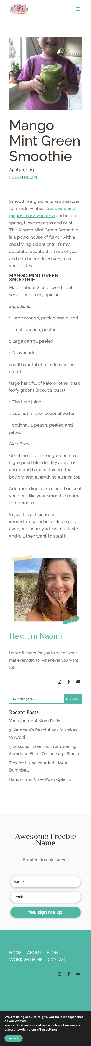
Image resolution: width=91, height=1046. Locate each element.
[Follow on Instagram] (59, 681)
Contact (57, 960)
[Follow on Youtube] (78, 681)
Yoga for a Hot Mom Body (34, 720)
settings (52, 1030)
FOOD (15, 177)
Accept (13, 1038)
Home (15, 953)
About (34, 953)
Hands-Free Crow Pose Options (40, 779)
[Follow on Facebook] (69, 681)
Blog (52, 953)
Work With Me (25, 960)
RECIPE (31, 177)
